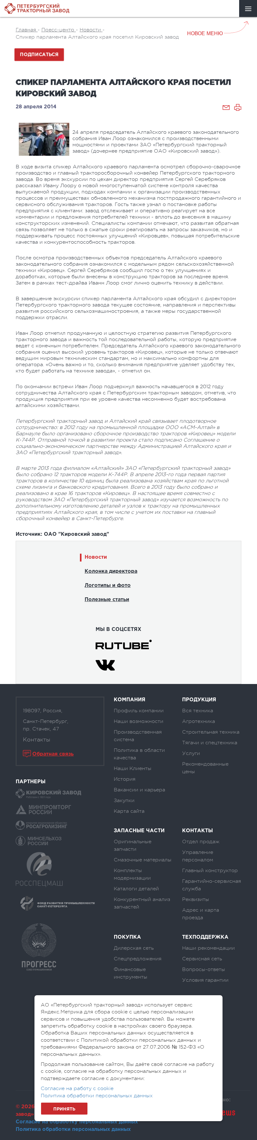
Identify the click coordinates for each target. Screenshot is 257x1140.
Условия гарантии (205, 980)
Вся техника (197, 711)
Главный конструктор (210, 870)
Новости (96, 557)
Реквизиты (195, 899)
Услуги (191, 753)
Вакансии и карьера (139, 790)
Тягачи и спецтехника (209, 743)
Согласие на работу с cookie (77, 1088)
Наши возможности (138, 721)
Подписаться (39, 54)
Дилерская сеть (134, 948)
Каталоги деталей (136, 889)
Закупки (124, 800)
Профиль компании (139, 711)
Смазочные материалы (142, 860)
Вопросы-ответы (203, 969)
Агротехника (198, 721)
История (124, 779)
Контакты (36, 739)
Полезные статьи (107, 599)
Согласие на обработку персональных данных (77, 1122)
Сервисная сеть (202, 959)
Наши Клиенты (132, 768)
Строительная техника (210, 732)
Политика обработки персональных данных (73, 1129)
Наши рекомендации (208, 948)
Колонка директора (111, 571)
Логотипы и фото (108, 585)
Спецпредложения (137, 959)
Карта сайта (129, 811)
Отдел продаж (200, 841)
